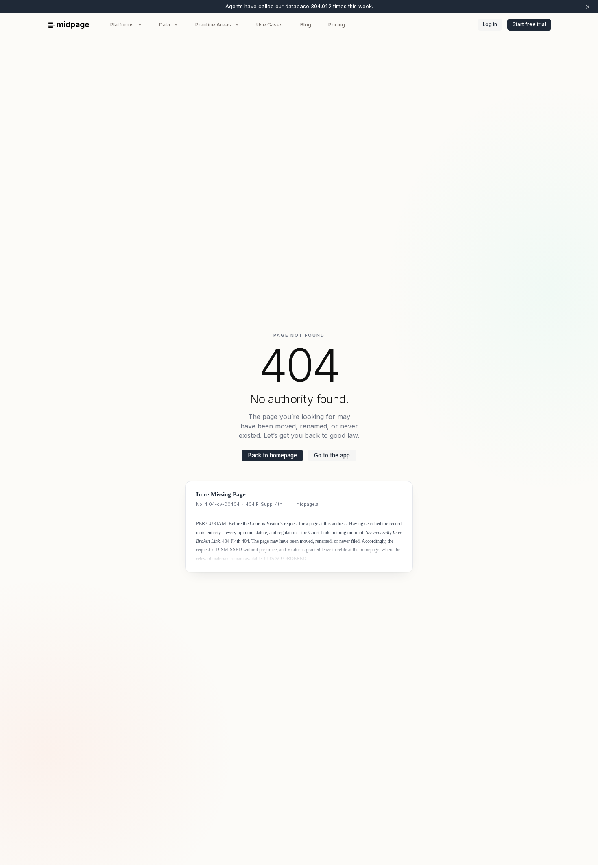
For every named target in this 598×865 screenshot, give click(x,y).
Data (164, 25)
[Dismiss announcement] (587, 6)
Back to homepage (272, 455)
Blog (305, 25)
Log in (490, 24)
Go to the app (332, 455)
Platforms (122, 25)
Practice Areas (213, 25)
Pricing (336, 25)
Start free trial (529, 24)
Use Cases (269, 25)
